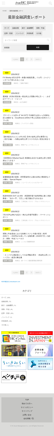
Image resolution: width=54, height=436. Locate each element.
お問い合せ (27, 415)
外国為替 (30, 33)
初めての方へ (27, 404)
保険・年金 (40, 28)
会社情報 (27, 418)
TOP (27, 400)
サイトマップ (27, 411)
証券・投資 (8, 33)
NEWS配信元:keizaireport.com (10, 281)
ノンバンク (20, 33)
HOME (5, 11)
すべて (6, 28)
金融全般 (15, 28)
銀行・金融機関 (27, 28)
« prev (15, 59)
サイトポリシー (27, 407)
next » (38, 59)
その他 (38, 33)
